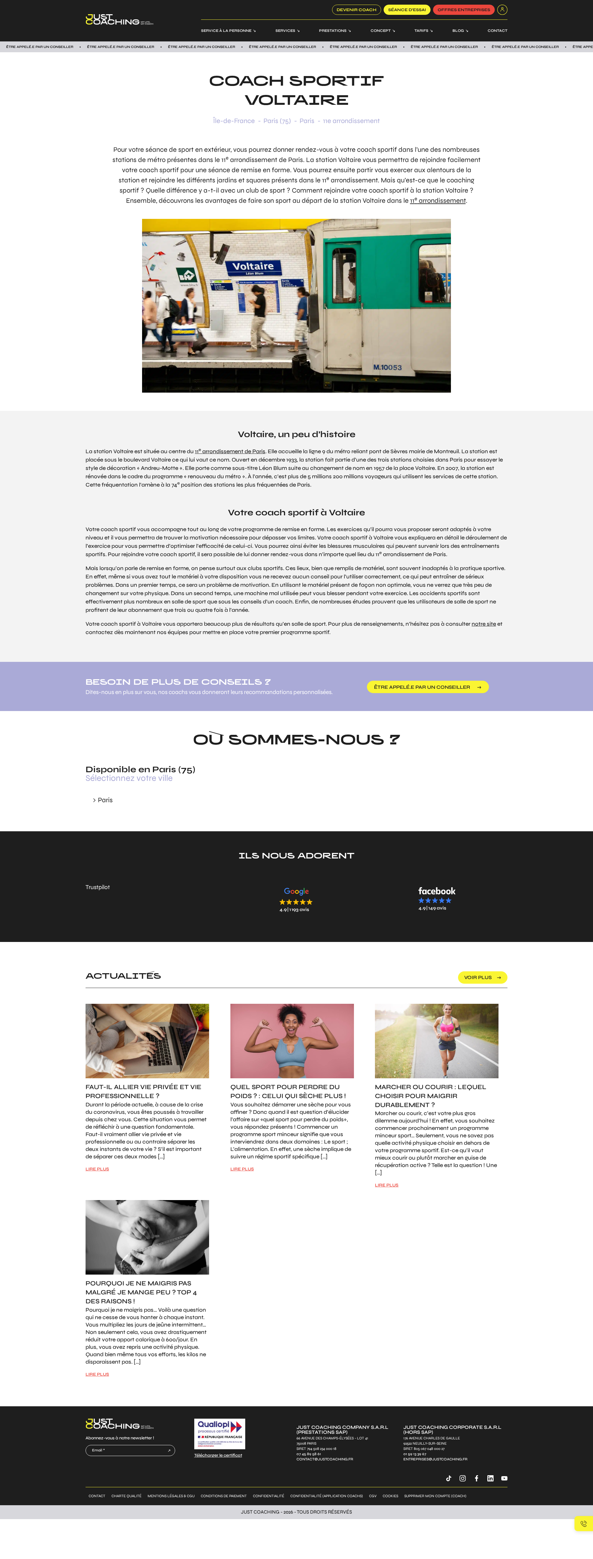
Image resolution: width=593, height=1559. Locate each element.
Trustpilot (98, 887)
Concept (381, 30)
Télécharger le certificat (218, 1455)
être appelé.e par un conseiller (422, 687)
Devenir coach (356, 9)
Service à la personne (226, 30)
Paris (307, 121)
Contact (497, 30)
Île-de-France (234, 121)
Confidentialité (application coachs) (326, 1496)
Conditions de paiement (224, 1496)
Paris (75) (277, 121)
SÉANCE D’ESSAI (407, 9)
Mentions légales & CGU (171, 1496)
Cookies (390, 1496)
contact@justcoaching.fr (324, 1459)
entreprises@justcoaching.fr (435, 1459)
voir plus (478, 977)
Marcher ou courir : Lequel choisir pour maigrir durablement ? (430, 1096)
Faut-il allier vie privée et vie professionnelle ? (143, 1091)
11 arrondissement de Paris (230, 451)
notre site (484, 623)
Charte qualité (126, 1496)
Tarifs (421, 30)
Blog (458, 30)
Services (285, 30)
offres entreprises (464, 9)
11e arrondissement (351, 121)
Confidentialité (268, 1496)
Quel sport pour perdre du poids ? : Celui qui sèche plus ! (288, 1091)
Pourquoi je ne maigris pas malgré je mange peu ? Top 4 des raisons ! (141, 1292)
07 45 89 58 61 (308, 1454)
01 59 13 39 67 (414, 1454)
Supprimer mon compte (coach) (435, 1496)
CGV (372, 1496)
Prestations (333, 30)
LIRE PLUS (97, 1169)
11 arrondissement (438, 201)
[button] (296, 899)
